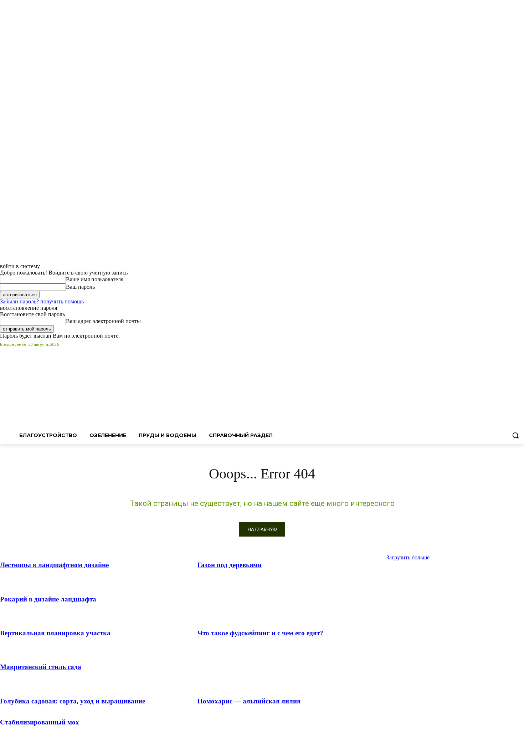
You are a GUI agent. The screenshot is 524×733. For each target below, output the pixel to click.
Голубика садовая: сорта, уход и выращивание (72, 701)
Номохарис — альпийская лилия (248, 701)
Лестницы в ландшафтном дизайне (54, 565)
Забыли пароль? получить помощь (42, 301)
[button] (515, 435)
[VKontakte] (520, 344)
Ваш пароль (80, 287)
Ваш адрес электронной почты (103, 321)
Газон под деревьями (229, 565)
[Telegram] (510, 344)
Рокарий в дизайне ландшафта (48, 599)
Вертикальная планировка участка (55, 633)
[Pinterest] (500, 344)
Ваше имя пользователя (94, 279)
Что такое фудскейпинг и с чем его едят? (260, 633)
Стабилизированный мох (39, 722)
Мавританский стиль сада (40, 667)
